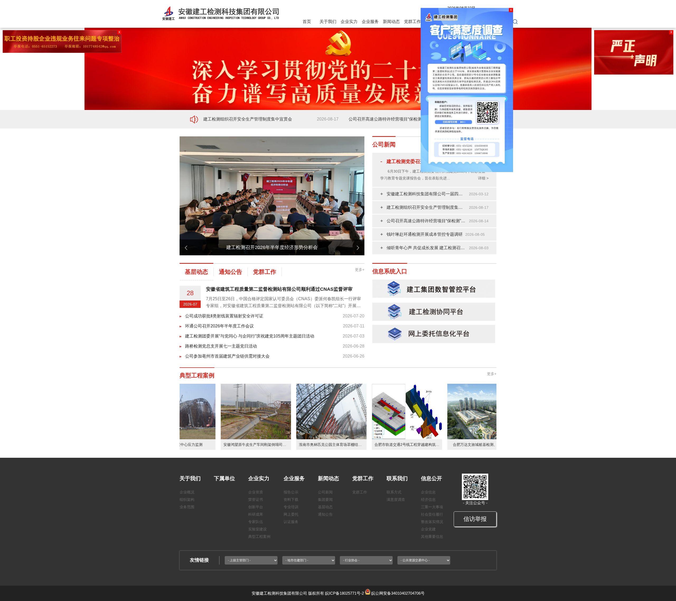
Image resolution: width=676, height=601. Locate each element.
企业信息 (428, 492)
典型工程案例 (259, 536)
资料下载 (291, 499)
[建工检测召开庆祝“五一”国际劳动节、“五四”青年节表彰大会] (272, 139)
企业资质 (255, 492)
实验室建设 (257, 529)
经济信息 (428, 499)
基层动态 (325, 507)
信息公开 (454, 21)
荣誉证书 (255, 499)
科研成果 (255, 514)
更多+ (359, 269)
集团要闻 (325, 499)
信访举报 (475, 519)
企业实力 (349, 21)
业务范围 (187, 507)
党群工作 (412, 21)
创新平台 (255, 507)
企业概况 (187, 492)
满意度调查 (396, 499)
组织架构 (187, 499)
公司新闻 (325, 492)
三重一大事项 (432, 507)
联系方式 (394, 492)
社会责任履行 (432, 514)
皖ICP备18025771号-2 (344, 593)
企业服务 (370, 21)
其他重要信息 (432, 536)
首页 (307, 21)
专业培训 (291, 507)
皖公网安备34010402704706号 (398, 593)
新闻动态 (391, 21)
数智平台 (475, 21)
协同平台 (497, 21)
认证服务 (291, 522)
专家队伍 (255, 522)
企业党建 (428, 529)
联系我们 (433, 21)
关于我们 (328, 21)
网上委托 (291, 514)
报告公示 (291, 492)
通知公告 (325, 514)
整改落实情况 (432, 522)
